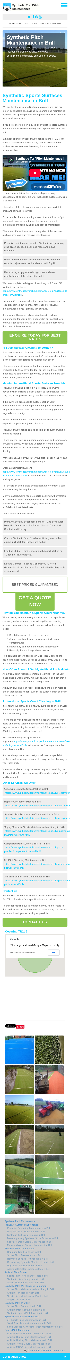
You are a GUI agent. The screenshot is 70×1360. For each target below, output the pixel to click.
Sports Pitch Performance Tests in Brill (27, 1275)
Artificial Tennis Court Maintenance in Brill (29, 1343)
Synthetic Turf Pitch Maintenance (47, 1350)
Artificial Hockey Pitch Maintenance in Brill (29, 1340)
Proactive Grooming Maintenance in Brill (28, 1228)
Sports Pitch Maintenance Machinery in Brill (30, 1289)
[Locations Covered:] (4, 5)
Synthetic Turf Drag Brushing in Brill (26, 1235)
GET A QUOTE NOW (35, 601)
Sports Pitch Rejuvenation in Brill (24, 1255)
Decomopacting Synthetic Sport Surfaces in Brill (32, 1238)
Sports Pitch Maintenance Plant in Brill (27, 1296)
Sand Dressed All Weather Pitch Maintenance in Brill (35, 1326)
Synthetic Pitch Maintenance (20, 1221)
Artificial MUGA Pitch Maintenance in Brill (29, 1347)
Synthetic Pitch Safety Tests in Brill (25, 1279)
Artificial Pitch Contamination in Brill (26, 1309)
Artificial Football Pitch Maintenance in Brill (29, 1333)
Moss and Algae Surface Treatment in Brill (29, 1245)
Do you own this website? (22, 953)
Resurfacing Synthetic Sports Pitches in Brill (30, 1262)
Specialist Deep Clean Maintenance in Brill (29, 1241)
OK (53, 952)
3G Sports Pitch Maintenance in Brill (26, 1320)
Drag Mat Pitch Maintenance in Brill (26, 1231)
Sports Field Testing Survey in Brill (25, 1282)
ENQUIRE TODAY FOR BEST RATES (34, 337)
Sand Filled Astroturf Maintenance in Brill (29, 1323)
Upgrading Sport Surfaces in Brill (24, 1265)
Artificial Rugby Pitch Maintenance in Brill (29, 1337)
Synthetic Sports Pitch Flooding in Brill (27, 1313)
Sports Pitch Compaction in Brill (24, 1306)
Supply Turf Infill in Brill (19, 1299)
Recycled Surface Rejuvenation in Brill (27, 1258)
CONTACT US (35, 922)
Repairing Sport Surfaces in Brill (24, 1252)
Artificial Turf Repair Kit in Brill (23, 1292)
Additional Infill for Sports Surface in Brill (28, 1269)
